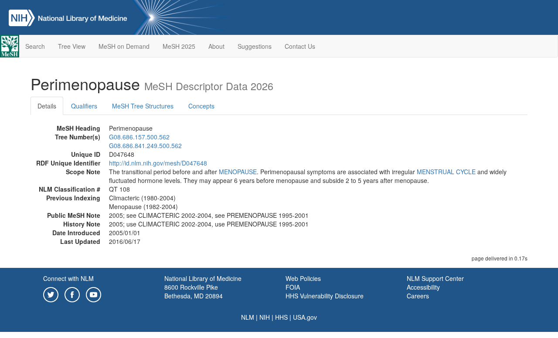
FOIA (293, 287)
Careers (418, 295)
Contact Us (300, 46)
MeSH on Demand (124, 46)
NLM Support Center (435, 278)
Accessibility (423, 287)
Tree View (71, 46)
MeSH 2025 (179, 46)
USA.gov (305, 317)
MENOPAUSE (238, 171)
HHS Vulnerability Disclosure (325, 295)
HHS (281, 317)
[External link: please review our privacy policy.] (50, 293)
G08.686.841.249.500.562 (145, 145)
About (216, 46)
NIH (264, 317)
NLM (247, 317)
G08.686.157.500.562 (139, 136)
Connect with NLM (68, 278)
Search (35, 46)
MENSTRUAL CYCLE (446, 171)
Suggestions (255, 46)
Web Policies (303, 278)
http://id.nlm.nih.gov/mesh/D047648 (158, 163)
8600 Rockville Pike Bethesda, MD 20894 (193, 291)
